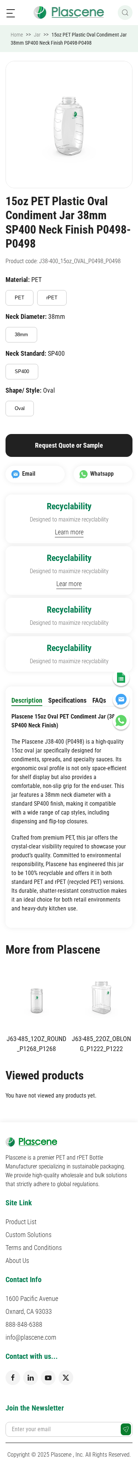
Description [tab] (26, 700)
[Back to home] (69, 12)
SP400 (22, 371)
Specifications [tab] (67, 700)
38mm (21, 334)
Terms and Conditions (34, 1247)
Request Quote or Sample (69, 445)
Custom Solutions (29, 1235)
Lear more (69, 584)
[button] (11, 12)
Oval (20, 408)
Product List (21, 1222)
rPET (51, 297)
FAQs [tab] (99, 700)
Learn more (69, 532)
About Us (17, 1260)
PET (19, 297)
